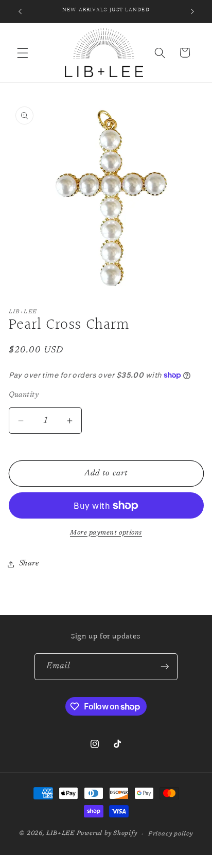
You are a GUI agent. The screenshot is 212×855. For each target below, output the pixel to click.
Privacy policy (170, 834)
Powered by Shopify (107, 834)
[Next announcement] (192, 11)
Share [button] (29, 563)
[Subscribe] (164, 666)
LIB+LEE (60, 834)
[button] (22, 52)
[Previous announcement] (20, 11)
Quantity (24, 395)
